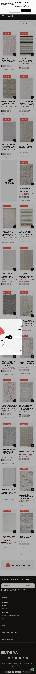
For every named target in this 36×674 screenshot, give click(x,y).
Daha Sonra (14, 10)
